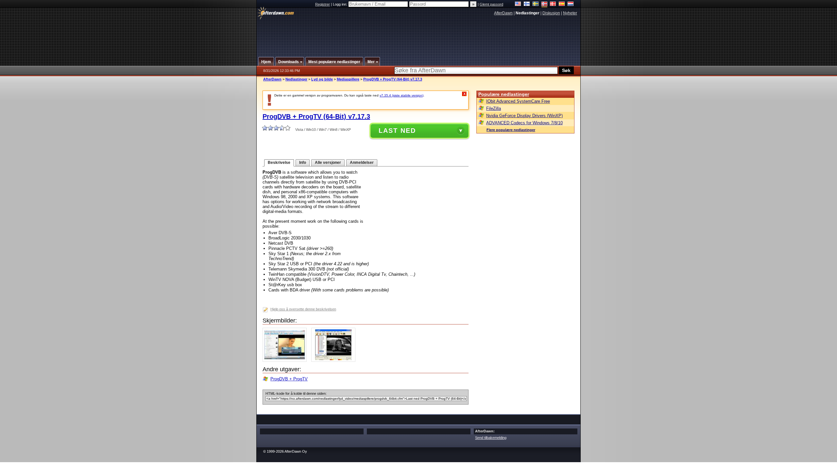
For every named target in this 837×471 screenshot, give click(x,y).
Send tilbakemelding (490, 438)
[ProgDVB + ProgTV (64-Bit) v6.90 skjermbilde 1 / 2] (286, 360)
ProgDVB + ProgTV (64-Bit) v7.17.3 (392, 79)
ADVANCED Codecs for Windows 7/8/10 (524, 122)
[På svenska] (536, 4)
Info (302, 162)
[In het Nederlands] (571, 4)
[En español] (562, 4)
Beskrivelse (279, 162)
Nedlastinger (296, 79)
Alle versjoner (328, 162)
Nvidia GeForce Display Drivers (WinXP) (524, 115)
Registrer (322, 4)
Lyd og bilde (322, 79)
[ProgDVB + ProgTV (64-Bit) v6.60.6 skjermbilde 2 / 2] (335, 360)
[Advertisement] (419, 33)
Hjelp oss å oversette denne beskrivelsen (303, 309)
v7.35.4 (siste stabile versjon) (401, 95)
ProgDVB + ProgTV (289, 378)
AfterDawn (503, 13)
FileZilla (493, 108)
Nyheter (570, 13)
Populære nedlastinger (503, 94)
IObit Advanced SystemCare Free (518, 101)
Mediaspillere (348, 79)
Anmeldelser (362, 162)
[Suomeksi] (527, 4)
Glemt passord (491, 4)
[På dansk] (553, 4)
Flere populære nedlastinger (511, 130)
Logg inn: (340, 4)
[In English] (518, 4)
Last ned (397, 130)
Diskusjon (551, 13)
